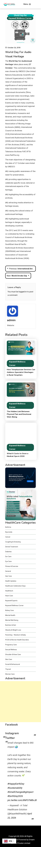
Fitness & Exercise (11, 566)
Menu (26, 4)
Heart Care (9, 596)
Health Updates (10, 581)
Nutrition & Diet (10, 625)
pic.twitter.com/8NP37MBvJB (22, 800)
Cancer (7, 537)
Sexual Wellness (11, 649)
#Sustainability (15, 788)
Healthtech (9, 591)
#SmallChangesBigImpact (20, 792)
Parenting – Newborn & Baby (15, 635)
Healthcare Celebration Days (15, 586)
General (8, 571)
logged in (23, 291)
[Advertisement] (20, 701)
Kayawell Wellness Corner (20, 18)
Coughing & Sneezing (13, 542)
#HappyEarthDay (16, 783)
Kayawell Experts (11, 601)
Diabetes (8, 552)
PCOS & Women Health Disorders (17, 640)
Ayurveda (8, 532)
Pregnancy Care (11, 645)
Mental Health (10, 615)
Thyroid (8, 669)
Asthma (8, 527)
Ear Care (8, 556)
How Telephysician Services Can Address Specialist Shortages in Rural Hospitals (21, 372)
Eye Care (8, 561)
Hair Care (8, 576)
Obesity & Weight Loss (13, 630)
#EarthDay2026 (15, 796)
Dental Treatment (11, 547)
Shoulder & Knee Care (13, 654)
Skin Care (8, 659)
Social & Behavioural (12, 664)
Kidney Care (9, 610)
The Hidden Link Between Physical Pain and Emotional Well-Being (19, 414)
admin (11, 320)
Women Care (10, 674)
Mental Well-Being (11, 620)
